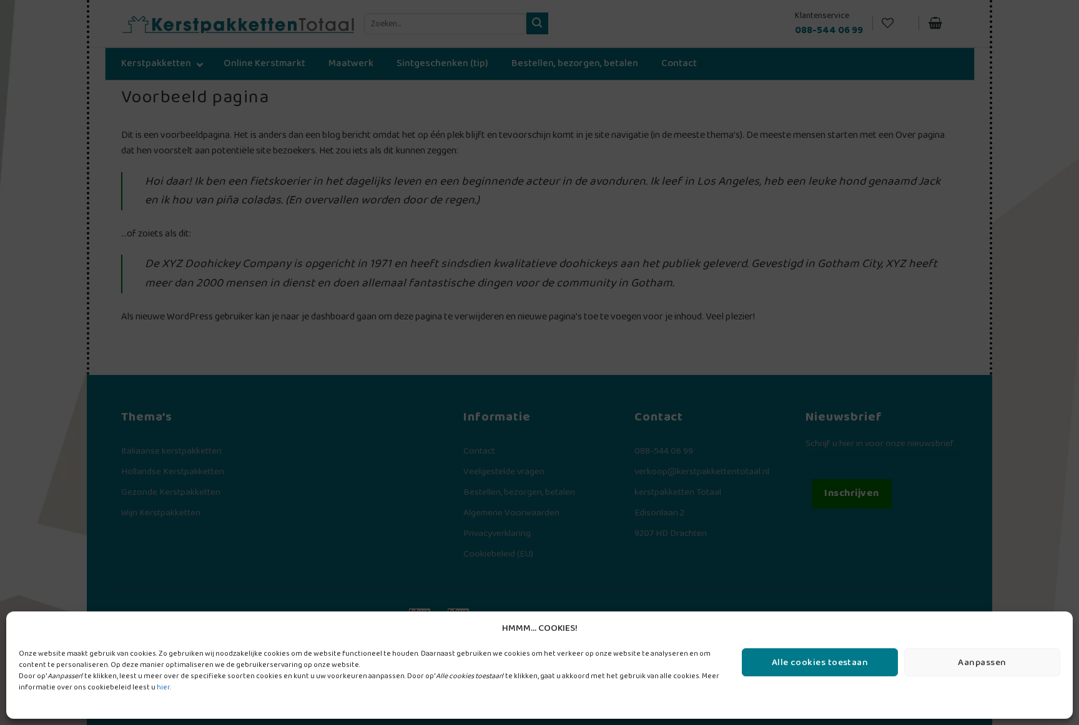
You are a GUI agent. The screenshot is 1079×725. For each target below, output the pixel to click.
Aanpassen (982, 662)
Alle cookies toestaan (820, 662)
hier (163, 687)
